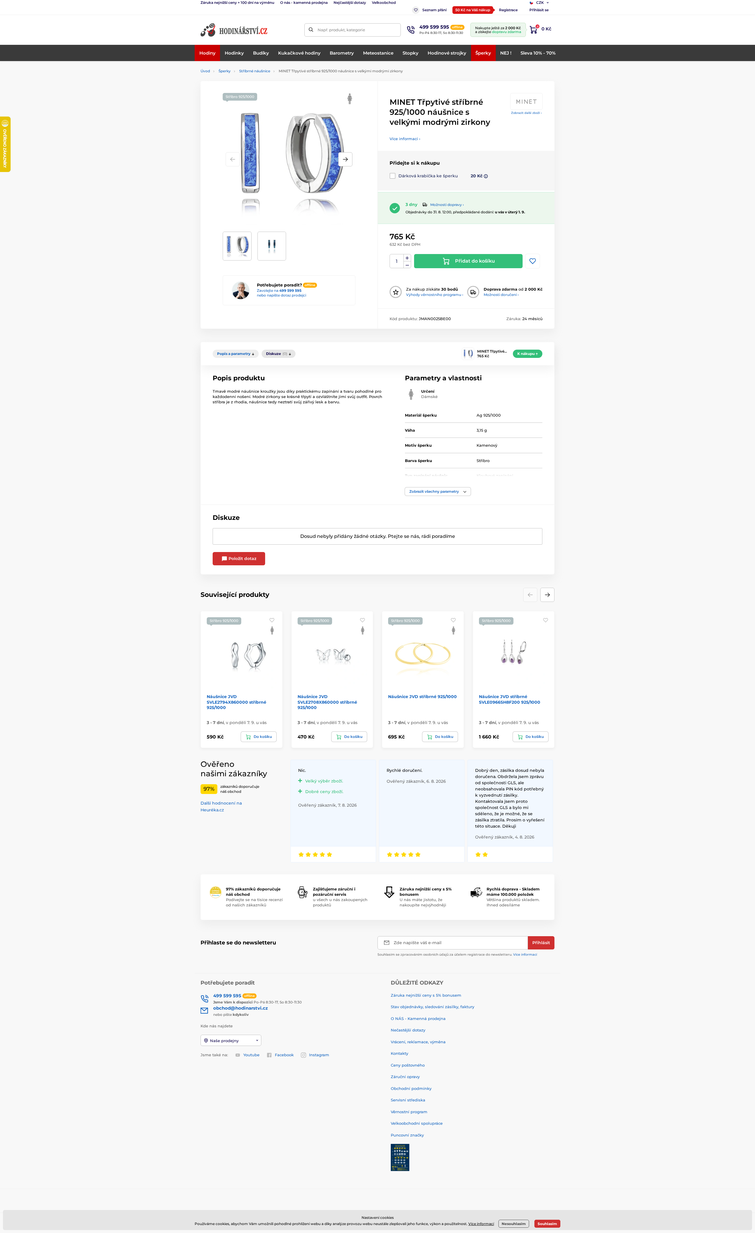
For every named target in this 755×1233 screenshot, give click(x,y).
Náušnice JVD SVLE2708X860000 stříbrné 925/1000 (327, 702)
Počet (397, 261)
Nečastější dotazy (408, 1030)
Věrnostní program (409, 1111)
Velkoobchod (384, 2)
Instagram (319, 1054)
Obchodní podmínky (411, 1088)
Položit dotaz (241, 558)
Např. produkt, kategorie (341, 29)
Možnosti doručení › (501, 294)
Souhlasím (547, 1223)
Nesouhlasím (514, 1223)
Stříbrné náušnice (254, 71)
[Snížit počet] (407, 264)
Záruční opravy (405, 1076)
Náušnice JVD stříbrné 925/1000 (422, 696)
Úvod (205, 71)
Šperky (225, 71)
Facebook (284, 1054)
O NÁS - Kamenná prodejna (418, 1018)
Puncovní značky (407, 1135)
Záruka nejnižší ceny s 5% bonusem (426, 995)
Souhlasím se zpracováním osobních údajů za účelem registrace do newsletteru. (457, 954)
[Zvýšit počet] (407, 257)
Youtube (251, 1054)
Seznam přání (434, 10)
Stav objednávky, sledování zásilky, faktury (432, 1006)
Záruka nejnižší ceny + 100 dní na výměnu (237, 2)
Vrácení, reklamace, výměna (418, 1041)
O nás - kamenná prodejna (304, 2)
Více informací (525, 954)
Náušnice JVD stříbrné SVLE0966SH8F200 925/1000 (509, 699)
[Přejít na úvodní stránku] (234, 30)
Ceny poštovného (408, 1065)
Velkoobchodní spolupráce (417, 1123)
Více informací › (405, 138)
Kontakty (399, 1053)
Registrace (508, 10)
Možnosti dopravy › (447, 204)
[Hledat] (311, 30)
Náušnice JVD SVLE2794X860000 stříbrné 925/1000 (236, 702)
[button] (345, 159)
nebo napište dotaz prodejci (281, 295)
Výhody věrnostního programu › (434, 294)
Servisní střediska (408, 1100)
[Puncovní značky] (400, 1157)
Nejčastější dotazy (350, 2)
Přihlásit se (539, 10)
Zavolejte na (279, 290)
